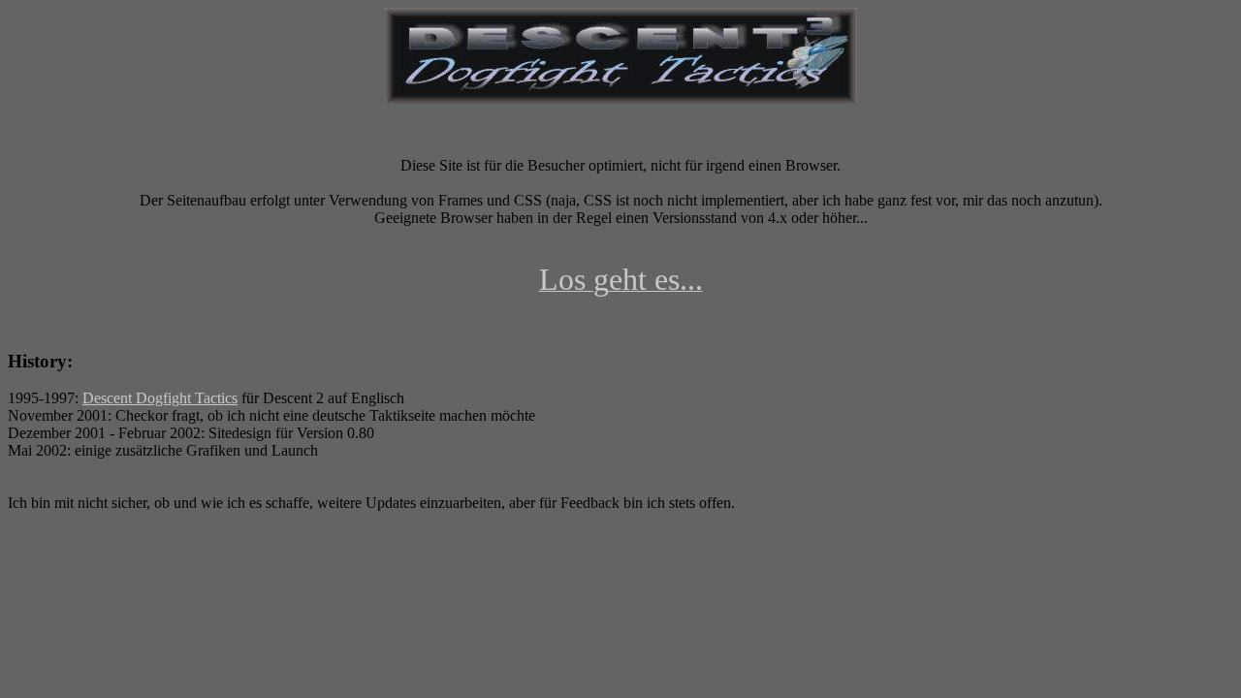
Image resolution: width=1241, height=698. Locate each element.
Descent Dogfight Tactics (160, 398)
